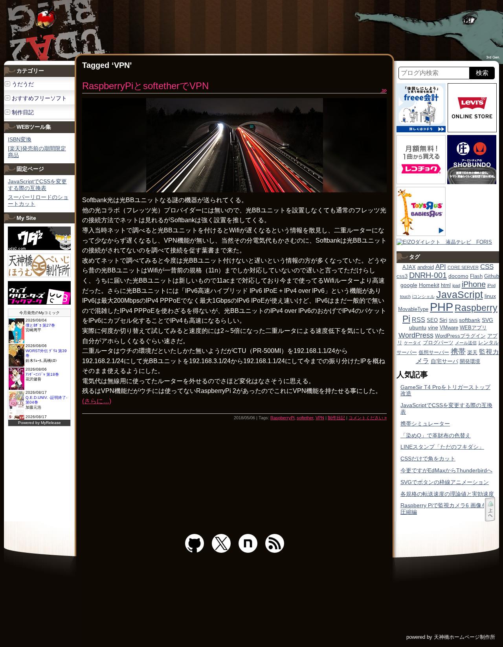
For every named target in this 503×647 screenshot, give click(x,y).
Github (491, 276)
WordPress (415, 335)
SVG (487, 320)
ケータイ (412, 342)
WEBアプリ (473, 328)
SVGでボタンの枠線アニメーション (444, 482)
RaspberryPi (282, 417)
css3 (402, 276)
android (425, 267)
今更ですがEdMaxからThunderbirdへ (446, 470)
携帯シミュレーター (425, 423)
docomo (458, 276)
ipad (456, 285)
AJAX (409, 267)
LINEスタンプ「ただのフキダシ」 (442, 447)
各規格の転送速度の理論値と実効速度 (447, 494)
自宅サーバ (444, 361)
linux (490, 296)
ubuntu (417, 327)
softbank (469, 320)
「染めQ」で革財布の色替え (435, 435)
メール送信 (466, 342)
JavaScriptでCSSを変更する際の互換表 (37, 184)
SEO (432, 320)
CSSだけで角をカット (427, 458)
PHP (441, 306)
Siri (443, 320)
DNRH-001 (428, 275)
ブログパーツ (438, 342)
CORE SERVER (463, 267)
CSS (487, 266)
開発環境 (470, 361)
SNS (453, 320)
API (440, 266)
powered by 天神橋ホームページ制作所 (450, 637)
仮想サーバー (434, 352)
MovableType (413, 309)
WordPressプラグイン (460, 336)
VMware (449, 328)
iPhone (474, 284)
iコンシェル (423, 296)
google (408, 285)
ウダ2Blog (60, 30)
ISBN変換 (19, 139)
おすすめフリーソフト (39, 98)
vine (433, 327)
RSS (418, 319)
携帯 (458, 351)
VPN (320, 417)
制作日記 (336, 417)
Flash (476, 276)
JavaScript (459, 294)
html (446, 285)
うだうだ (23, 84)
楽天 (472, 352)
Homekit (429, 285)
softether (305, 417)
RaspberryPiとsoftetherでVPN (145, 85)
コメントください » (368, 417)
